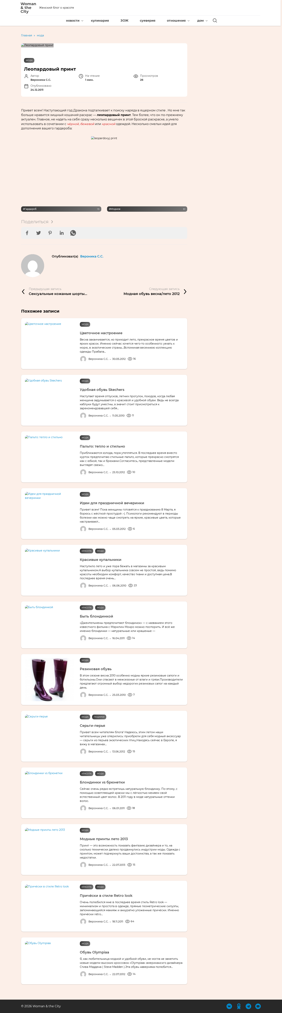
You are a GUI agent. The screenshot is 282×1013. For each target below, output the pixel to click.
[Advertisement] (104, 173)
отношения (176, 20)
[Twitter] (38, 233)
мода (29, 60)
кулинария (100, 20)
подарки (99, 717)
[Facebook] (27, 233)
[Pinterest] (50, 233)
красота (86, 551)
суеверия (147, 20)
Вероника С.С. (91, 256)
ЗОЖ (124, 20)
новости (72, 20)
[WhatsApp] (73, 233)
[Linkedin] (61, 233)
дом (200, 20)
